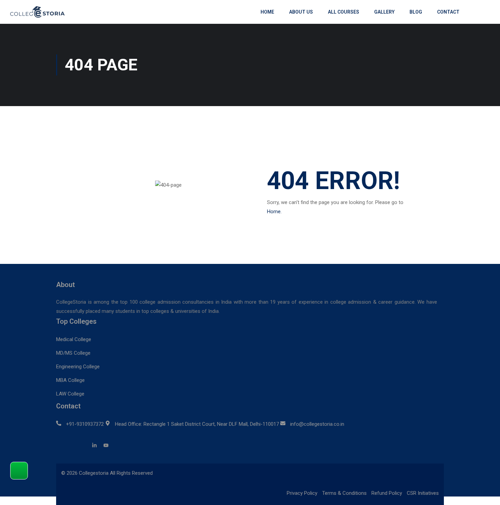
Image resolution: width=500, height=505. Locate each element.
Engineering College (78, 367)
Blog (416, 12)
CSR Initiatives (423, 493)
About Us (301, 12)
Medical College (73, 339)
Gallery (384, 12)
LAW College (70, 394)
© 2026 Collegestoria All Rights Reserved (107, 473)
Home (267, 12)
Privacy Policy (302, 493)
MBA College (70, 380)
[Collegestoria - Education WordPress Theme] (40, 12)
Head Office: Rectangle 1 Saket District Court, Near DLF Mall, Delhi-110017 (197, 424)
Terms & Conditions (344, 493)
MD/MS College (73, 353)
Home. (274, 211)
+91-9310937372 (85, 424)
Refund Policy (386, 493)
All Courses (343, 12)
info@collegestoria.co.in (317, 424)
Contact (448, 12)
